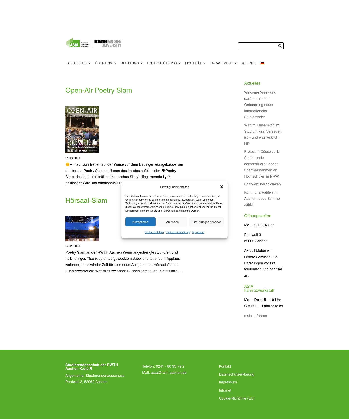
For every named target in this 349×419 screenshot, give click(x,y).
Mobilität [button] (193, 63)
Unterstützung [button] (162, 63)
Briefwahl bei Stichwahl (263, 183)
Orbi (252, 63)
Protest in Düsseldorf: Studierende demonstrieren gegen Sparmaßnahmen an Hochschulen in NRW (261, 163)
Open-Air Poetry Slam (98, 90)
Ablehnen (172, 222)
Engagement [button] (221, 63)
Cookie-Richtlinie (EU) (237, 398)
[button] (222, 187)
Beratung (130, 63)
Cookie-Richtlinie (154, 232)
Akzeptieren (140, 222)
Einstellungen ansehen (206, 222)
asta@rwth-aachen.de (169, 372)
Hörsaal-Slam (86, 200)
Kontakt (225, 366)
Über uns (103, 63)
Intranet (225, 390)
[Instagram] (243, 63)
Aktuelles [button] (77, 63)
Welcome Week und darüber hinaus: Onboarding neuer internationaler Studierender (260, 104)
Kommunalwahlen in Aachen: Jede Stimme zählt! (262, 198)
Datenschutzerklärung (178, 232)
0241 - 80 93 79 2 (170, 366)
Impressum (198, 232)
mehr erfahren (255, 315)
